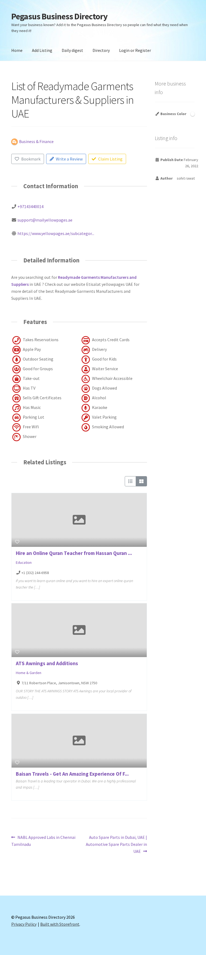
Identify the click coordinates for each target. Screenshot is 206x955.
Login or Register (135, 50)
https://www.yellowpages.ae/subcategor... (55, 233)
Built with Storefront (59, 924)
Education (24, 562)
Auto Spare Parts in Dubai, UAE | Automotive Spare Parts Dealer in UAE (116, 844)
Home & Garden (28, 672)
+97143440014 (30, 206)
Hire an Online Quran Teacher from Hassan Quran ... (74, 553)
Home (17, 50)
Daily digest (72, 50)
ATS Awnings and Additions (47, 663)
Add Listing (42, 50)
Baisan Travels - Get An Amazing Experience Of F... (72, 774)
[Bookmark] (17, 542)
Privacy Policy (23, 924)
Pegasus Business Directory (59, 16)
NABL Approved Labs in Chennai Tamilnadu (43, 840)
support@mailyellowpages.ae (44, 220)
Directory (101, 50)
